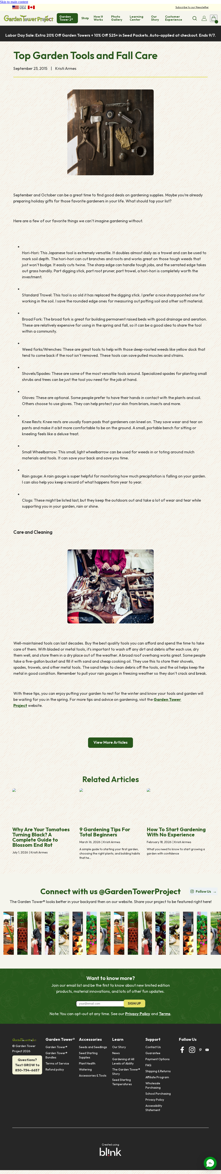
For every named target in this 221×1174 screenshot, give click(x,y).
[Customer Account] (204, 18)
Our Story (119, 1047)
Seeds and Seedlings (93, 1047)
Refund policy (55, 1069)
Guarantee (152, 1053)
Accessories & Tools (92, 1075)
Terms (164, 1013)
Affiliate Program (157, 1077)
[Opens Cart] (213, 18)
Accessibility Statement (154, 1108)
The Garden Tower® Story (126, 1072)
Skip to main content (14, 2)
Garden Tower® (56, 1047)
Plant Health (87, 1063)
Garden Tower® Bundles (57, 1055)
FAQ (148, 1065)
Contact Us (153, 1047)
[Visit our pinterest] (200, 1050)
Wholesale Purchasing (153, 1085)
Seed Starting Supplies (88, 1055)
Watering (85, 1069)
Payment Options (157, 1059)
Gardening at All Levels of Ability (123, 1061)
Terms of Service (57, 1063)
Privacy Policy (137, 1013)
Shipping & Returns (158, 1071)
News (116, 1053)
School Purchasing (158, 1094)
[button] (210, 1163)
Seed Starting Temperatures (122, 1082)
